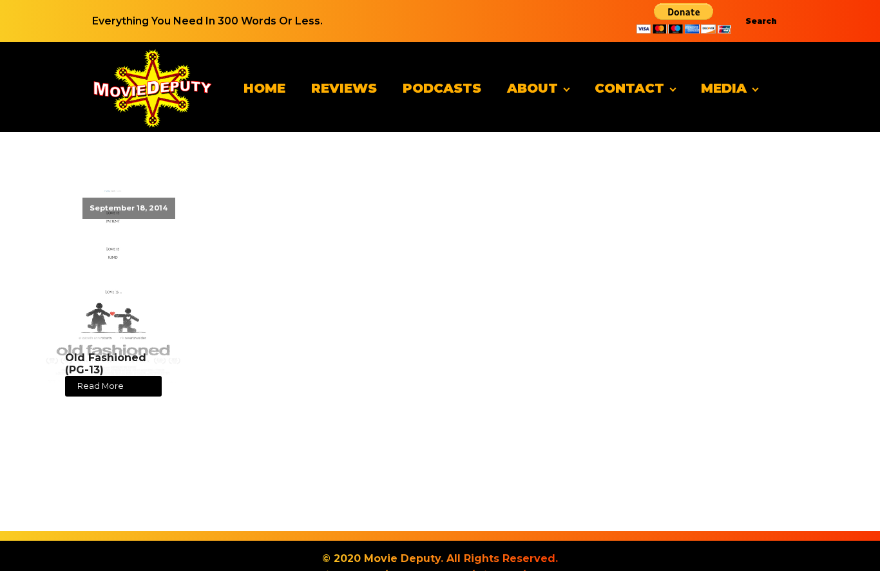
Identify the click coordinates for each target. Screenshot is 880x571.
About (532, 88)
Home (264, 88)
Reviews (344, 88)
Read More (100, 386)
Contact (629, 88)
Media (724, 88)
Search (761, 21)
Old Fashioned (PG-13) (105, 363)
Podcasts (442, 88)
